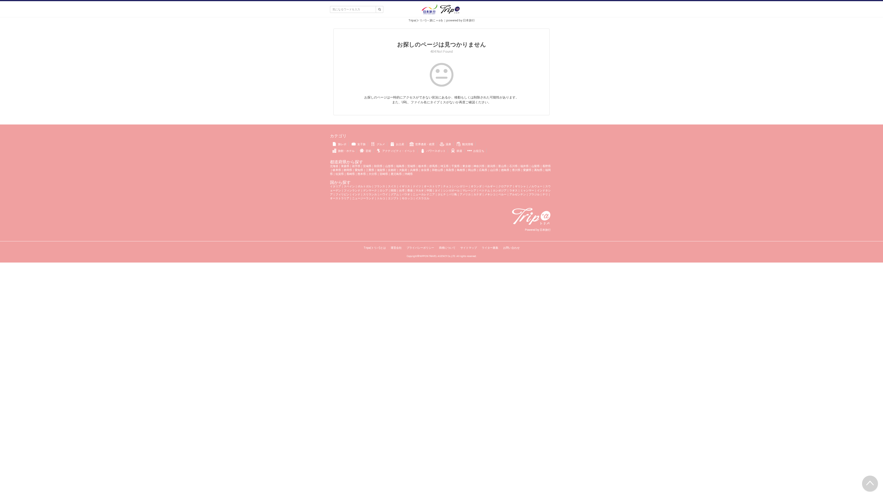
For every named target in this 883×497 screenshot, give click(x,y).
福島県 (400, 166)
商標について (447, 247)
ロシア (384, 190)
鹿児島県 (396, 174)
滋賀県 (381, 170)
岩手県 (356, 166)
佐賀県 (339, 174)
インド (356, 194)
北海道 (334, 166)
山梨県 (535, 166)
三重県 (370, 170)
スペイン (349, 186)
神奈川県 (479, 166)
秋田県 (378, 166)
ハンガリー (461, 186)
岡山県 (472, 170)
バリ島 (453, 194)
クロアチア (505, 186)
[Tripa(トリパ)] (441, 11)
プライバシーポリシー (420, 247)
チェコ (447, 186)
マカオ (420, 190)
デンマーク (370, 190)
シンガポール (451, 190)
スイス (392, 186)
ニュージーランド (363, 198)
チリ (545, 194)
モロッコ (407, 198)
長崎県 (351, 174)
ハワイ (384, 194)
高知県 (538, 170)
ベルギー (490, 186)
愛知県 (359, 170)
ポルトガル (364, 186)
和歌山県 (437, 170)
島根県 (461, 170)
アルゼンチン (517, 194)
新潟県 (491, 166)
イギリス (404, 186)
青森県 (345, 166)
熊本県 (362, 174)
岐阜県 (337, 170)
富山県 (502, 166)
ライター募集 (490, 247)
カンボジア (500, 190)
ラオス (513, 190)
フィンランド (352, 190)
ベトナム (484, 190)
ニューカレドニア (424, 194)
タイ (437, 190)
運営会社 (396, 247)
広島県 (483, 170)
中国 (429, 190)
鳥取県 (450, 170)
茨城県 (411, 166)
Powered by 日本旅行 (538, 229)
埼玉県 (444, 166)
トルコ (381, 198)
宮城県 (367, 166)
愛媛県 (527, 170)
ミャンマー (527, 190)
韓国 (393, 190)
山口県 (494, 170)
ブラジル (534, 194)
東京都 (466, 166)
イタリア (335, 186)
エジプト (393, 198)
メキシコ (490, 194)
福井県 (524, 166)
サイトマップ (468, 247)
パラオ (406, 194)
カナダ (477, 194)
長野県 (546, 166)
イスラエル (422, 198)
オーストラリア (339, 198)
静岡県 (348, 170)
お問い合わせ (511, 247)
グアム (395, 194)
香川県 (516, 170)
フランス (379, 186)
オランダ (476, 186)
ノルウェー (535, 186)
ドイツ (417, 186)
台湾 (401, 190)
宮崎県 (384, 174)
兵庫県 (414, 170)
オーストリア (432, 186)
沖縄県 (408, 174)
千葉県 (455, 166)
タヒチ (442, 194)
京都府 (392, 170)
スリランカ (370, 194)
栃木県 (422, 166)
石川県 (513, 166)
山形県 (389, 166)
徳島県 (505, 170)
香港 (410, 190)
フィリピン (342, 194)
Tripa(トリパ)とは (375, 247)
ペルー (502, 194)
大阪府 (403, 170)
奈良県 (425, 170)
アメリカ (465, 194)
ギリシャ (520, 186)
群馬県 (433, 166)
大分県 (373, 174)
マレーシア (469, 190)
